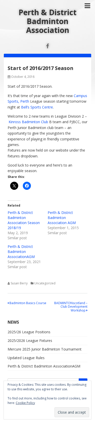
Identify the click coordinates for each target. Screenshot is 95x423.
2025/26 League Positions (29, 331)
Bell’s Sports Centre (37, 107)
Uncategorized (44, 283)
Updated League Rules (26, 357)
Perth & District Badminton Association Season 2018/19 (24, 220)
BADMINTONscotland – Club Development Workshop (70, 306)
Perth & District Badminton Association (47, 21)
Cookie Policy (25, 403)
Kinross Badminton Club (28, 121)
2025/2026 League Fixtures (30, 340)
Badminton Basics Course (27, 303)
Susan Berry (19, 283)
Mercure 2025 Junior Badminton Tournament (45, 349)
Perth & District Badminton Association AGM (62, 217)
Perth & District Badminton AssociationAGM (21, 251)
